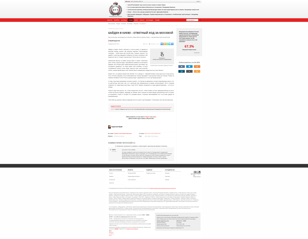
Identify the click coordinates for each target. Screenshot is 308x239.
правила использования (132, 229)
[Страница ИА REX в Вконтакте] (181, 66)
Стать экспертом (132, 179)
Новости (109, 20)
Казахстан (111, 183)
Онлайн (157, 20)
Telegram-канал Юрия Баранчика (123, 133)
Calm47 (114, 149)
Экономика (130, 23)
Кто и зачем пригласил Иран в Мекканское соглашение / (151, 7)
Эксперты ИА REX (132, 173)
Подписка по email (150, 173)
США (152, 136)
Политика (123, 23)
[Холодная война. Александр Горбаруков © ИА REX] (162, 56)
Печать (146, 44)
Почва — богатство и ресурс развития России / (148, 12)
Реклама (167, 179)
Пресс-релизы (111, 23)
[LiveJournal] (181, 71)
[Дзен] (189, 71)
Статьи (131, 20)
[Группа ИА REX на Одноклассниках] (197, 66)
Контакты (167, 173)
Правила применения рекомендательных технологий (163, 188)
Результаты (196, 52)
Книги (136, 20)
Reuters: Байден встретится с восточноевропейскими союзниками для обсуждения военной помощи (142, 109)
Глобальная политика (119, 136)
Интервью (124, 20)
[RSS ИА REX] (197, 71)
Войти (198, 1)
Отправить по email (154, 44)
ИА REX (116, 229)
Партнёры (167, 176)
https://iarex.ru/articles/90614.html (152, 133)
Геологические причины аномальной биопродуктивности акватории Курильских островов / (163, 9)
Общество (136, 23)
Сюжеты (142, 20)
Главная (110, 28)
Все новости (116, 28)
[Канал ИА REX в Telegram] (189, 66)
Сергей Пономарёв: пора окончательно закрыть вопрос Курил (146, 5)
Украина (156, 136)
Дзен (155, 117)
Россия (111, 173)
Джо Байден (148, 136)
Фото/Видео (149, 20)
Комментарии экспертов (134, 176)
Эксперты (116, 20)
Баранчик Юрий (116, 127)
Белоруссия (112, 179)
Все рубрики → (143, 23)
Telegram (118, 23)
